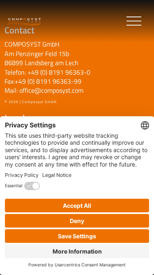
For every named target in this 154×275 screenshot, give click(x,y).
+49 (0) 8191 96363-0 (59, 72)
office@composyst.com (51, 90)
